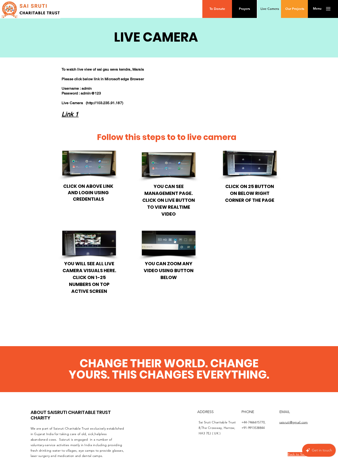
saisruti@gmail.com (293, 422)
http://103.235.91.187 (104, 103)
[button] (217, 9)
